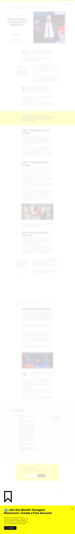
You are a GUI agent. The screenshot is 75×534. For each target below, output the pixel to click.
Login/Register (10, 528)
